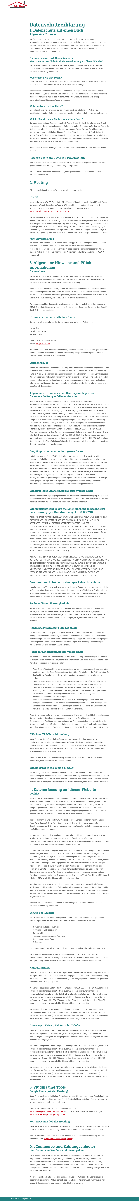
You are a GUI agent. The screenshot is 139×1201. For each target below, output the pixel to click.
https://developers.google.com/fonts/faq (47, 1111)
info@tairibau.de (43, 343)
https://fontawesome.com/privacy (58, 1139)
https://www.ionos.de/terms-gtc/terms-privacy (49, 211)
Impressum (26, 1199)
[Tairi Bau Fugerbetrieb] (17, 4)
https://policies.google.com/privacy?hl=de (47, 1114)
